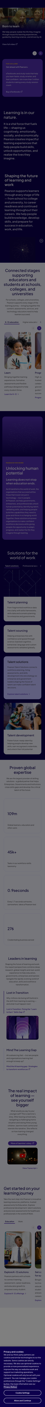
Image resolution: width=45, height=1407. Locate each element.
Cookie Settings (23, 1393)
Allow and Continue (22, 1400)
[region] (22, 1376)
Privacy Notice (10, 1387)
